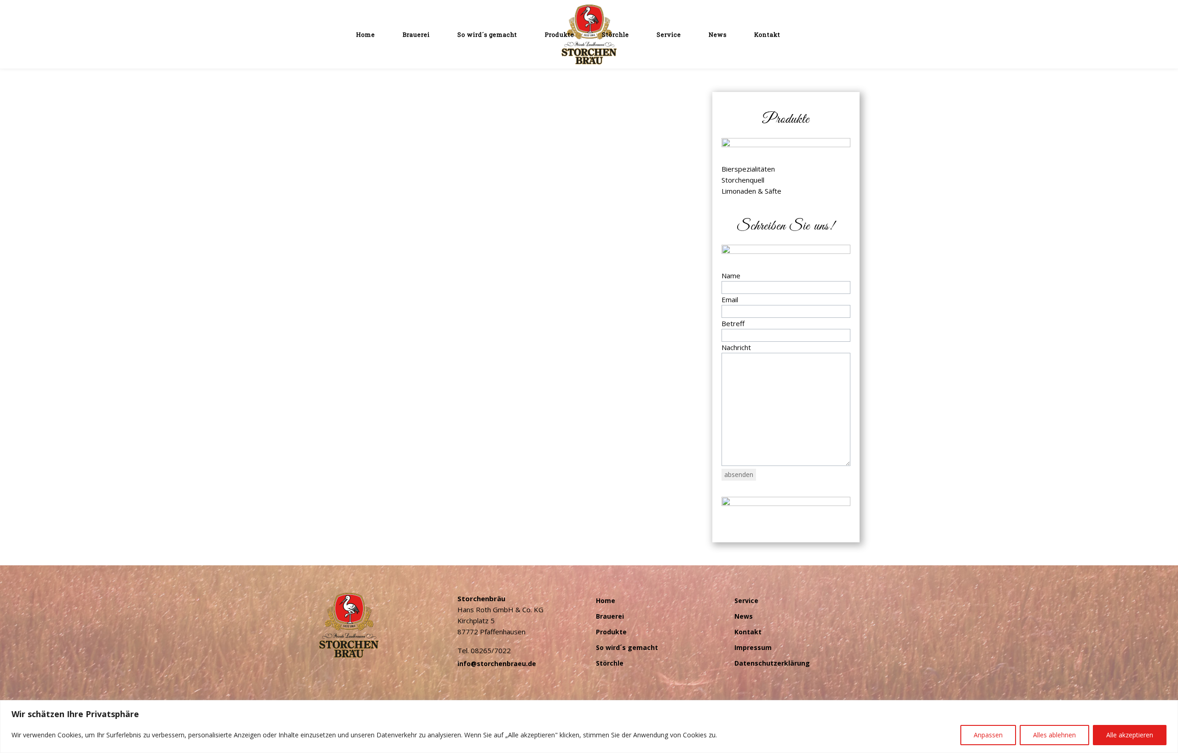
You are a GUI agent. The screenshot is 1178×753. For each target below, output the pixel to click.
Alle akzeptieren (1129, 734)
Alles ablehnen (1054, 734)
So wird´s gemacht (627, 647)
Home (605, 600)
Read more (346, 213)
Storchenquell (469, 164)
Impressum (753, 647)
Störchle (610, 663)
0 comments (518, 164)
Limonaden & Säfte (751, 190)
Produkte (611, 631)
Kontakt (748, 631)
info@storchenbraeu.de (496, 663)
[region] (589, 726)
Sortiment (433, 164)
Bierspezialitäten (748, 168)
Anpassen (988, 734)
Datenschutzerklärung (772, 663)
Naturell (406, 164)
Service (746, 600)
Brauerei (610, 616)
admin (327, 164)
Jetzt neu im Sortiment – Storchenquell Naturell (421, 148)
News (743, 616)
